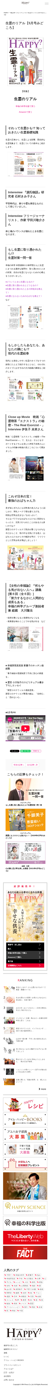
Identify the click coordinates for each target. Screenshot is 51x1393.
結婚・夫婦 (25, 866)
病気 (33, 1282)
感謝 (8, 1296)
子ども (9, 1282)
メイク (23, 1304)
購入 (9, 949)
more (43, 1089)
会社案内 (7, 1376)
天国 (32, 1296)
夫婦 (15, 1286)
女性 (8, 1286)
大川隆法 (29, 1279)
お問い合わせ (9, 1380)
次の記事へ (31, 765)
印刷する (36, 751)
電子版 (10, 961)
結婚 (39, 1296)
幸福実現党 (10, 1279)
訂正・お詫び (9, 1372)
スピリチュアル (25, 803)
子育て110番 (31, 1289)
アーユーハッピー (13, 1307)
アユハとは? (8, 1369)
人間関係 (24, 1286)
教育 (24, 1300)
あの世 (9, 1289)
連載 (5, 1353)
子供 (20, 1279)
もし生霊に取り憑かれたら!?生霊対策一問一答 (24, 805)
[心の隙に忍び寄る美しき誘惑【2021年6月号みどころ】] (25, 853)
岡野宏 (9, 1293)
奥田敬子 (18, 1289)
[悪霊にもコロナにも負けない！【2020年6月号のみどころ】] (25, 820)
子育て (9, 1275)
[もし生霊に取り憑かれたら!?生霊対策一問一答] (25, 789)
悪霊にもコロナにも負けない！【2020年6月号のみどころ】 (25, 836)
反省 (40, 1307)
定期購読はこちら (15, 965)
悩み (38, 1275)
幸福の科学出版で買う (25, 106)
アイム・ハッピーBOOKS (14, 1360)
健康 (17, 1293)
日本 (15, 1296)
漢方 (26, 1307)
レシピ (18, 1282)
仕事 (38, 1279)
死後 (33, 1307)
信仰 (24, 1293)
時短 (13, 1311)
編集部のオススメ (11, 1349)
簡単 (15, 1304)
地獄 (33, 1286)
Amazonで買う (25, 112)
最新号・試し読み (15, 945)
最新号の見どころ (11, 1345)
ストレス (9, 1300)
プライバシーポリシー (12, 1365)
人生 (26, 1282)
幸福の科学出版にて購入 (17, 953)
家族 (41, 1282)
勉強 (8, 1304)
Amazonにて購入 (15, 957)
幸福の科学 (19, 1275)
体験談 (23, 1296)
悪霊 (32, 1304)
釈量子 (30, 1275)
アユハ (38, 1293)
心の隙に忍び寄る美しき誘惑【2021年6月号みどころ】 (25, 869)
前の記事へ (19, 765)
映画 (41, 1289)
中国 (21, 1311)
